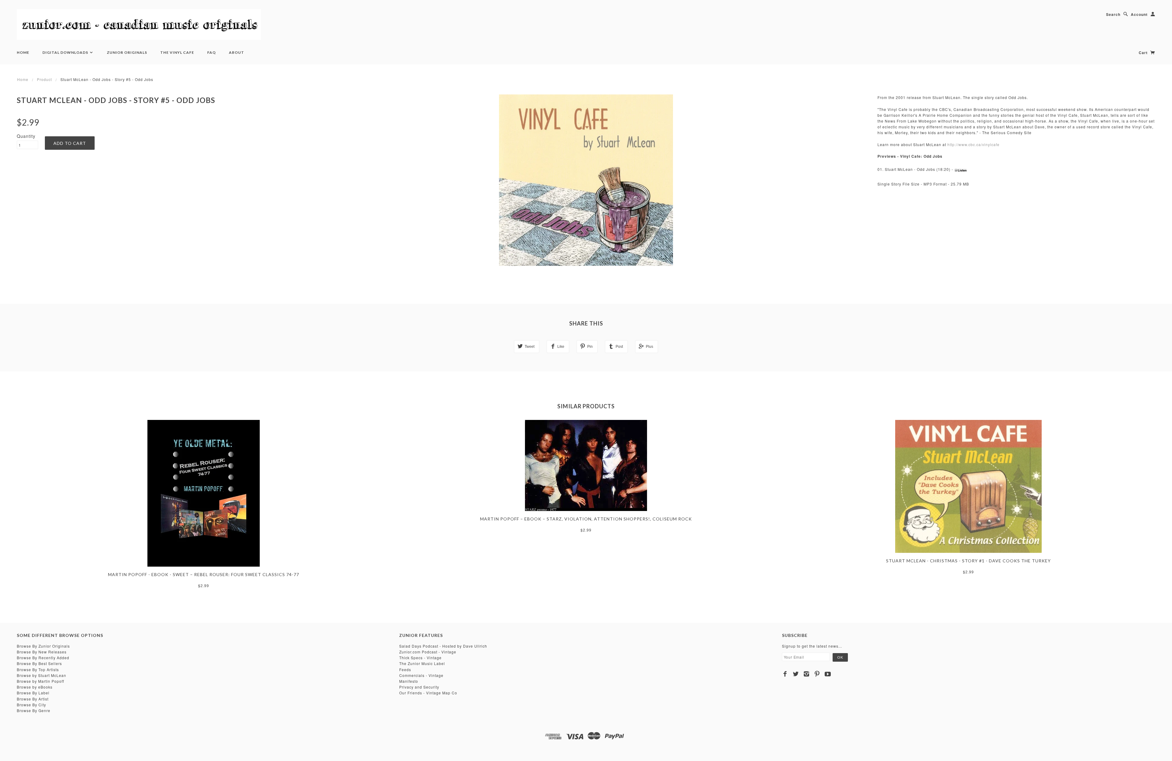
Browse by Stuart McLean (41, 675)
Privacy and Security (419, 686)
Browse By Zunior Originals (43, 646)
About (236, 52)
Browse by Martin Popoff (40, 681)
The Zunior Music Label (422, 663)
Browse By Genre (33, 710)
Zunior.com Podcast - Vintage (427, 651)
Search (1113, 14)
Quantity (26, 136)
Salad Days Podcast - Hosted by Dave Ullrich (443, 646)
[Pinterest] (817, 674)
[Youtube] (828, 674)
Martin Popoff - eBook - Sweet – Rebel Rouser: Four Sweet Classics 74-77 (203, 574)
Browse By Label (33, 692)
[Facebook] (785, 674)
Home (23, 52)
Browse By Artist (33, 698)
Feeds (405, 669)
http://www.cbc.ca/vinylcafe (973, 144)
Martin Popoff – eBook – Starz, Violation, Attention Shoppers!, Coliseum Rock (586, 518)
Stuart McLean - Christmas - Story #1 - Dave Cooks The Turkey (968, 560)
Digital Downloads (65, 52)
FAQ (211, 52)
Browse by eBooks (34, 686)
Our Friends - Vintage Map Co (428, 692)
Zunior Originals (127, 52)
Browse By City (31, 704)
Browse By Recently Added (43, 657)
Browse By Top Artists (38, 669)
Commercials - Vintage (421, 675)
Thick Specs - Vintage (420, 657)
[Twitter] (796, 674)
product (44, 79)
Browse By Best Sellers (39, 663)
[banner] (139, 24)
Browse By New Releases (42, 651)
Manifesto (408, 681)
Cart (1144, 52)
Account (1139, 14)
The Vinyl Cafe (177, 52)
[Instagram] (806, 674)
